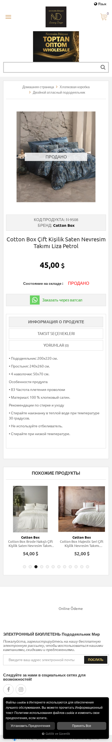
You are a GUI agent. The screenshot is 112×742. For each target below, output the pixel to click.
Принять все (81, 725)
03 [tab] (36, 566)
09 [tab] (70, 566)
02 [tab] (30, 566)
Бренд (44, 225)
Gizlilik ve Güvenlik (58, 733)
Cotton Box (63, 225)
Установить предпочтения (30, 725)
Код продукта (49, 219)
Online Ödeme (71, 608)
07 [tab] (58, 566)
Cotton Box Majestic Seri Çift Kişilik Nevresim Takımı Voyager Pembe (81, 544)
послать (95, 659)
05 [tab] (47, 566)
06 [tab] (53, 566)
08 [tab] (64, 566)
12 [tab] (87, 566)
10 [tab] (76, 566)
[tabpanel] (30, 523)
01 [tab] (24, 566)
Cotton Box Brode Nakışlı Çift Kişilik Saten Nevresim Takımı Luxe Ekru (30, 544)
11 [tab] (81, 566)
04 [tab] (41, 566)
